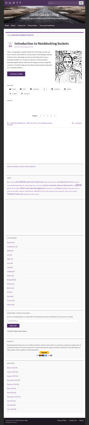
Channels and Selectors (18, 123)
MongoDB (64, 188)
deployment (67, 185)
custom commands (50, 185)
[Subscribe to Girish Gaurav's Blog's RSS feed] (6, 2)
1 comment (78, 123)
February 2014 (12, 384)
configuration (32, 185)
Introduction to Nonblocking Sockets (42, 43)
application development (51, 182)
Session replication (59, 191)
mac (44, 188)
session (42, 191)
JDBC (9, 259)
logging (39, 188)
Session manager (49, 191)
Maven (58, 188)
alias (17, 182)
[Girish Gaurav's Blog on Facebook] (20, 2)
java (31, 123)
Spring (9, 296)
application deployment (35, 182)
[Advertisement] (44, 145)
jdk (10, 188)
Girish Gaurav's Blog (44, 14)
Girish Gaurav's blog (21, 420)
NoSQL (16, 191)
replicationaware (29, 191)
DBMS (9, 251)
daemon (60, 185)
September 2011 (12, 397)
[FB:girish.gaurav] (17, 2)
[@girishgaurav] (14, 2)
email (73, 185)
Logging (9, 271)
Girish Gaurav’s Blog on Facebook (21, 166)
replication (21, 191)
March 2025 (11, 368)
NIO (35, 123)
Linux (9, 263)
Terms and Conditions (46, 25)
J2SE (28, 123)
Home (7, 25)
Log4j (9, 267)
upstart (37, 194)
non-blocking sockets (44, 123)
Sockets (10, 125)
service (37, 191)
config (26, 185)
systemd (74, 191)
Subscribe (13, 326)
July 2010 (10, 405)
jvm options (17, 188)
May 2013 (10, 388)
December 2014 (12, 380)
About (13, 25)
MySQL (9, 284)
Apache (22, 181)
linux (22, 188)
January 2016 (11, 372)
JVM (13, 188)
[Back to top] (84, 420)
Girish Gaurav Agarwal (22, 47)
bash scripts (76, 182)
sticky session (68, 191)
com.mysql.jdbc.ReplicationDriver (16, 185)
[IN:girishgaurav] (10, 2)
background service (65, 182)
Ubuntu (17, 194)
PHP (8, 292)
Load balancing (30, 188)
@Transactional (11, 182)
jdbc (8, 188)
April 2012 (10, 392)
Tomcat (10, 194)
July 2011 (10, 401)
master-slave (52, 188)
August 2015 (11, 376)
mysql (75, 188)
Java (32, 47)
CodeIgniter (11, 246)
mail (47, 188)
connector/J (39, 185)
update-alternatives (29, 194)
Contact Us (21, 25)
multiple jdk (70, 188)
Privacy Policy (32, 25)
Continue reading (16, 74)
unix (21, 194)
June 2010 (10, 409)
